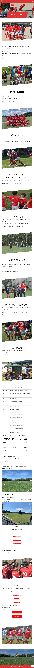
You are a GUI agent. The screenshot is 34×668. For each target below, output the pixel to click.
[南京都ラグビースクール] (17, 655)
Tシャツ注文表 (17, 602)
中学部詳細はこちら (17, 616)
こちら (14, 552)
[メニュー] (32, 1)
